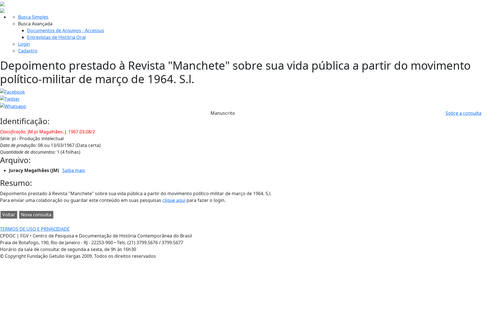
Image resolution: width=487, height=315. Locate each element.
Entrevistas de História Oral (56, 37)
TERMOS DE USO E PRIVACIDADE (35, 229)
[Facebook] (12, 91)
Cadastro (27, 51)
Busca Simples (33, 17)
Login (24, 44)
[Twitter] (10, 99)
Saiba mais (73, 170)
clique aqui (173, 200)
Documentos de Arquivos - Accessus (65, 30)
